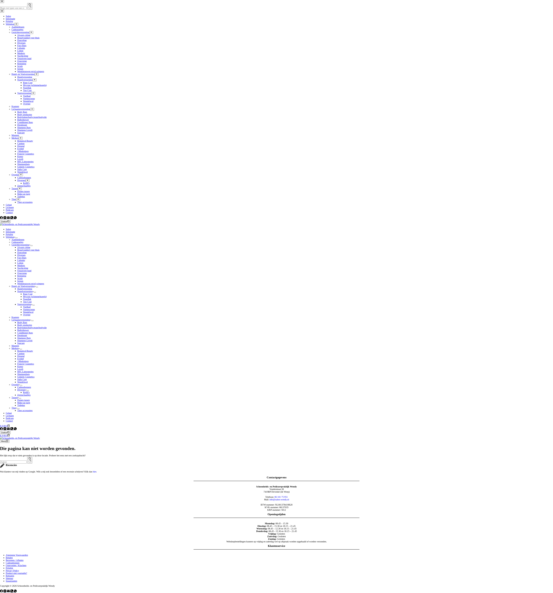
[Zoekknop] (29, 460)
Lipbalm (21, 260)
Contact (9, 421)
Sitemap (9, 578)
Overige (26, 314)
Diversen (21, 255)
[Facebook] (1, 218)
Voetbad (27, 307)
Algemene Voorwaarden (17, 555)
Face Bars (21, 258)
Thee (14, 408)
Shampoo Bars (24, 338)
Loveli (20, 369)
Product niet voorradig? (16, 573)
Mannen (15, 346)
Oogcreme (22, 273)
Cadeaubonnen (24, 387)
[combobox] (13, 462)
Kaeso (20, 366)
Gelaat (9, 413)
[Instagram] (5, 218)
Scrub (20, 278)
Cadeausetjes (17, 242)
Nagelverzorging (25, 291)
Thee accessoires (25, 410)
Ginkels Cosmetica (25, 377)
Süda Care (22, 379)
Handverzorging (24, 289)
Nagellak (27, 299)
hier (94, 471)
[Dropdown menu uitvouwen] (16, 237)
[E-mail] (8, 218)
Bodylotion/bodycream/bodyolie (32, 327)
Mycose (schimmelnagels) (35, 296)
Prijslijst (9, 234)
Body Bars (22, 322)
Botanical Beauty (25, 351)
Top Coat (27, 302)
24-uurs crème (23, 247)
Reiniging (21, 276)
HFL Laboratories (25, 371)
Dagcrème (22, 252)
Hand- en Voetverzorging (23, 286)
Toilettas (21, 405)
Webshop (10, 237)
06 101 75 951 (281, 497)
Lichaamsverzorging (21, 320)
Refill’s (26, 392)
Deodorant (22, 335)
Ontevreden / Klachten (16, 565)
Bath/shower (23, 330)
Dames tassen (23, 400)
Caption (20, 353)
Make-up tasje (23, 403)
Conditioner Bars (25, 333)
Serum (20, 281)
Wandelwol (28, 312)
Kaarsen (15, 317)
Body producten (24, 325)
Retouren (10, 576)
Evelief (20, 358)
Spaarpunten (11, 581)
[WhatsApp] (15, 218)
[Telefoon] (12, 218)
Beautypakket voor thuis (28, 250)
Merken (15, 348)
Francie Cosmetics (25, 364)
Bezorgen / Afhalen (14, 560)
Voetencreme (29, 309)
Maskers (21, 265)
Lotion (20, 263)
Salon (8, 229)
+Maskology (23, 361)
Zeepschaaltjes (24, 395)
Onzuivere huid (24, 270)
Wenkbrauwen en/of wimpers (30, 283)
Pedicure (10, 418)
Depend (20, 356)
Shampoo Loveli (24, 340)
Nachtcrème (22, 268)
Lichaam (10, 415)
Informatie (10, 232)
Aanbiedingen (18, 239)
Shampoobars (23, 374)
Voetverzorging (24, 304)
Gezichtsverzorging (20, 245)
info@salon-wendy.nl (279, 499)
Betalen (9, 557)
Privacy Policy (12, 570)
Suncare (21, 343)
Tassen (15, 397)
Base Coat (27, 294)
